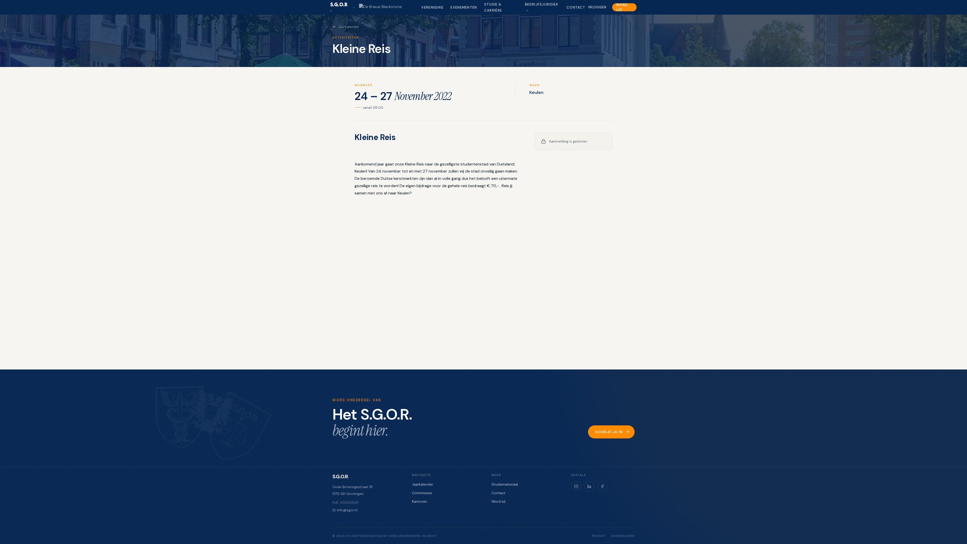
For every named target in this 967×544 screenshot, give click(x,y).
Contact (576, 7)
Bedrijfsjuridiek (541, 4)
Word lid (621, 7)
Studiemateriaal (505, 484)
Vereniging (432, 7)
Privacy (598, 536)
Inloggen (597, 7)
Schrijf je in (609, 432)
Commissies (422, 493)
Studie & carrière (493, 7)
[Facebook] (602, 486)
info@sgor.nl (347, 510)
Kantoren (419, 501)
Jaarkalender (348, 26)
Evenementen (464, 7)
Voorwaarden (623, 536)
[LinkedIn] (589, 486)
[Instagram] (576, 486)
